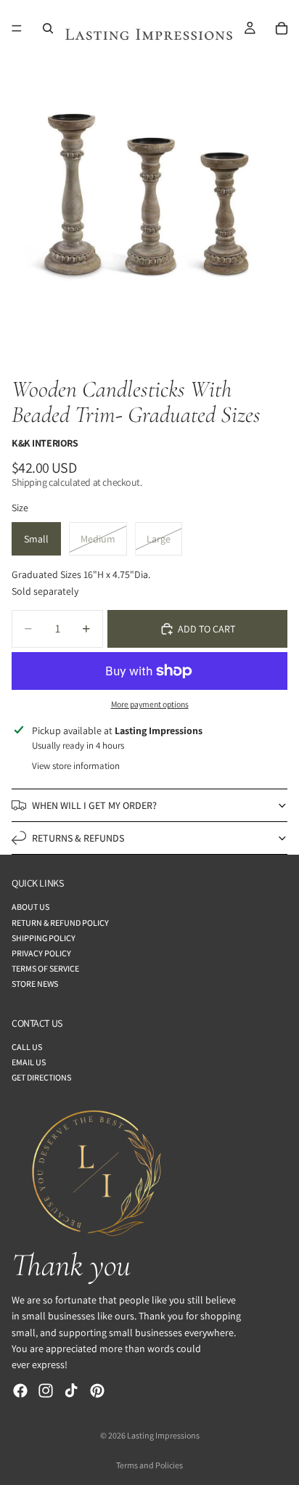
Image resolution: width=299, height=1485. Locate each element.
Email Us (29, 1062)
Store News (35, 984)
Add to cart (206, 628)
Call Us (27, 1046)
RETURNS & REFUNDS (78, 838)
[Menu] (16, 28)
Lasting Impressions (163, 1435)
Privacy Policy (41, 953)
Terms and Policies (149, 1465)
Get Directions (41, 1077)
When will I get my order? (94, 805)
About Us (30, 907)
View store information (76, 766)
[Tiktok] (71, 1390)
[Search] (48, 28)
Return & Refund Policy (60, 922)
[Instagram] (45, 1390)
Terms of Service (45, 968)
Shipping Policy (43, 937)
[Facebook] (20, 1390)
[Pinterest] (97, 1390)
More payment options (150, 704)
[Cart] (282, 28)
